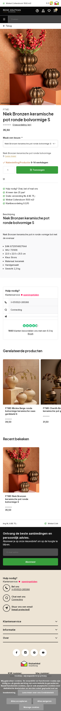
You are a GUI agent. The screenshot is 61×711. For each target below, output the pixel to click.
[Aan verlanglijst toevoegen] (4, 179)
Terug (9, 26)
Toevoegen (39, 170)
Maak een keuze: (13, 137)
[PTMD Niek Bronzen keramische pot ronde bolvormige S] (21, 470)
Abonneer (30, 562)
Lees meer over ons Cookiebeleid (38, 692)
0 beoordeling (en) (22, 124)
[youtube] (43, 652)
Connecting (16, 309)
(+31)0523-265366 (20, 302)
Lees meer (10, 156)
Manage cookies (31, 707)
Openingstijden (31, 295)
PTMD (6, 109)
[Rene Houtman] (12, 11)
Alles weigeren (44, 701)
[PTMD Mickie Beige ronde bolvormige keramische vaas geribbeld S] (21, 382)
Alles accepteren (19, 701)
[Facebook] (16, 652)
